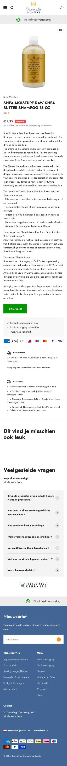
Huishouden (43, 683)
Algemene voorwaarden (15, 659)
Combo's (41, 689)
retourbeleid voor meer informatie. (36, 367)
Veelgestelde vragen (13, 683)
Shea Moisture (10, 97)
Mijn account (9, 689)
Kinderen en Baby (46, 677)
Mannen (41, 671)
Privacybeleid (10, 665)
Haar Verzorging (45, 659)
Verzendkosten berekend (26, 125)
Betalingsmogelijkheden (15, 671)
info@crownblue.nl (12, 482)
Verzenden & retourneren (16, 677)
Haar (39, 695)
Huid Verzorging (45, 665)
